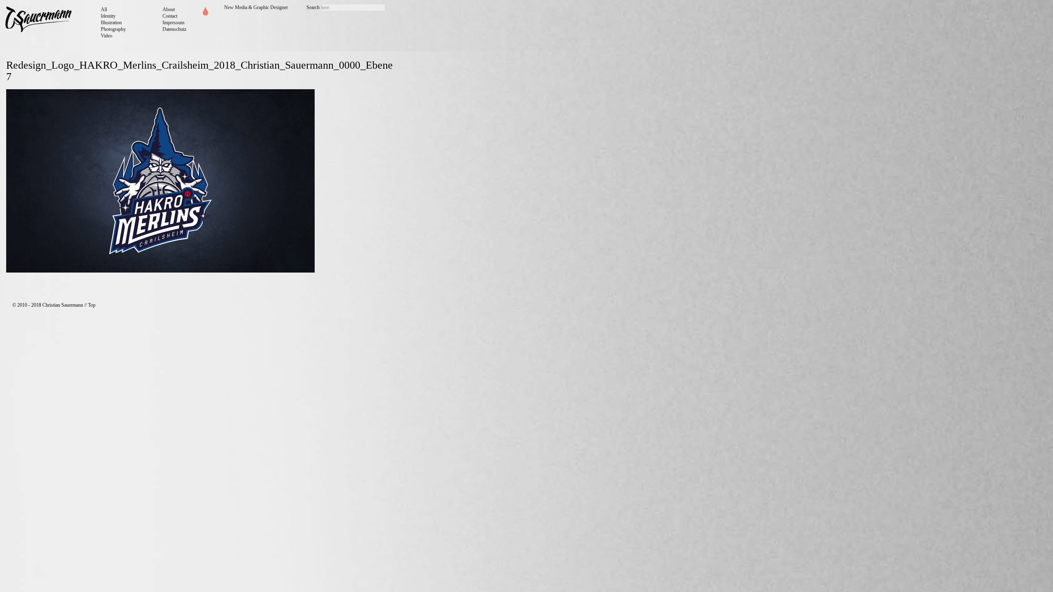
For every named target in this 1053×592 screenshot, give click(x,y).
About (168, 9)
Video (106, 36)
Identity (108, 16)
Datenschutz (174, 29)
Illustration (111, 22)
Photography (113, 29)
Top (91, 305)
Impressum (173, 22)
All (104, 9)
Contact (169, 16)
